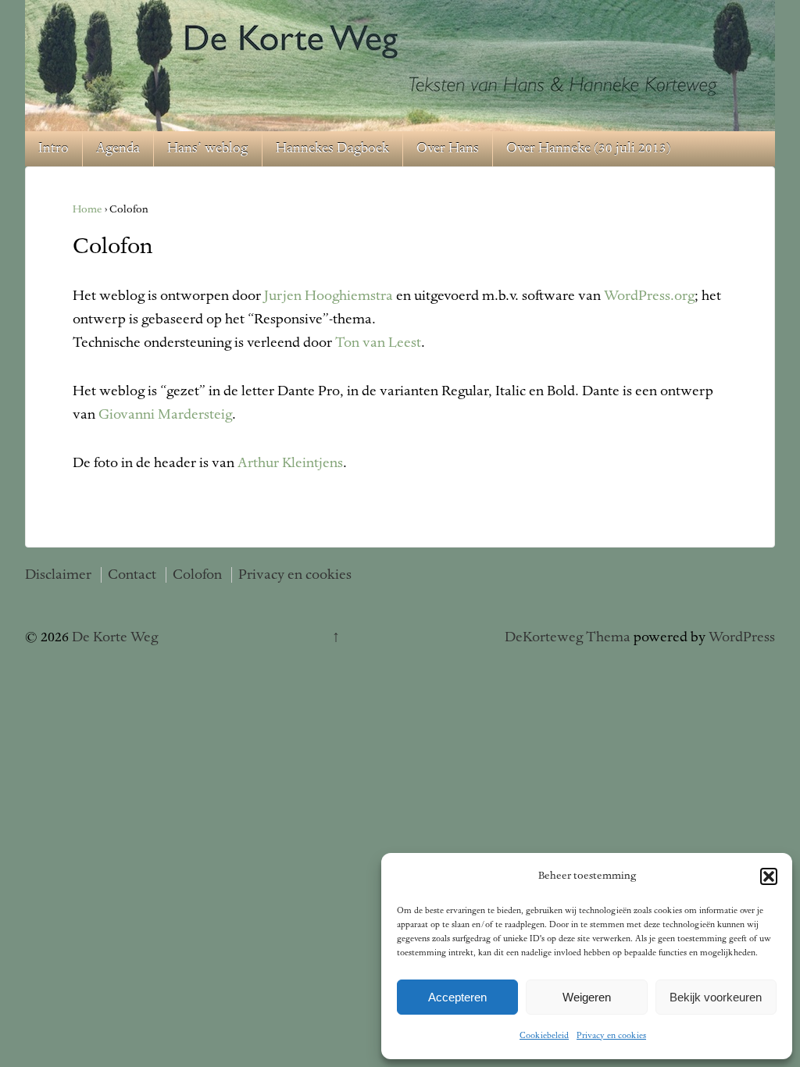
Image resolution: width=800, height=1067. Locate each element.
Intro (53, 148)
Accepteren (457, 997)
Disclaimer (58, 575)
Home (87, 210)
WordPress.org (649, 296)
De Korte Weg (113, 637)
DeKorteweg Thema (567, 637)
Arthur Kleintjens (290, 463)
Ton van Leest (378, 343)
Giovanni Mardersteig (165, 415)
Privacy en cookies (611, 1035)
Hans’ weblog (207, 148)
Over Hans (447, 148)
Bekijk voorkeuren (716, 997)
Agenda (118, 148)
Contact (132, 575)
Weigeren (586, 997)
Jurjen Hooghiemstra (328, 296)
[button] (769, 876)
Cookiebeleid (544, 1035)
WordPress (742, 637)
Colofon (197, 575)
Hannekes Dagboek (332, 148)
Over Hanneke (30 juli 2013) (588, 148)
